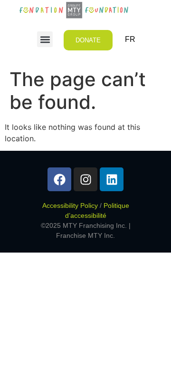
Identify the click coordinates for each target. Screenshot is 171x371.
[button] (45, 39)
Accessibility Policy (70, 205)
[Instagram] (85, 179)
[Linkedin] (112, 179)
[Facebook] (59, 179)
